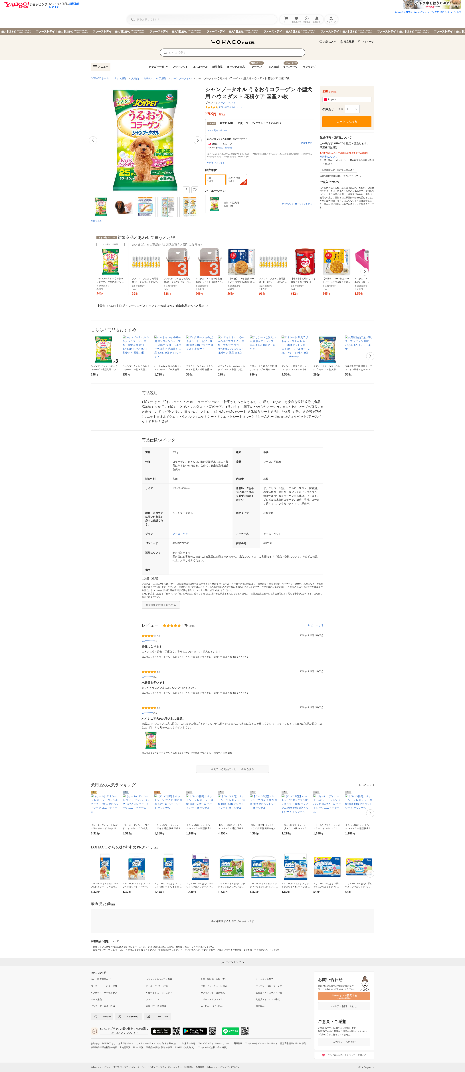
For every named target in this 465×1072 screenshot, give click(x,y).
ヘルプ (457, 12)
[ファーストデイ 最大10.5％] (232, 31)
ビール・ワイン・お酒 (157, 986)
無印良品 (260, 1006)
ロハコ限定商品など (100, 979)
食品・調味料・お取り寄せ (214, 979)
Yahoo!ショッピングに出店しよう (433, 12)
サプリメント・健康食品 (213, 993)
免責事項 (200, 1067)
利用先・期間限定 (224, 148)
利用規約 (188, 1067)
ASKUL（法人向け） (185, 1047)
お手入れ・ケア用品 (154, 78)
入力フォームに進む (344, 1042)
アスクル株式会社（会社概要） (213, 1047)
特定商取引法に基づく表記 (293, 1043)
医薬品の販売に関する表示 (159, 1047)
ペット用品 (120, 78)
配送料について (328, 156)
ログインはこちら (216, 162)
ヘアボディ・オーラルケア (104, 993)
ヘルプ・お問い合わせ (344, 1006)
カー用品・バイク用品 (212, 1006)
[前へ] (93, 140)
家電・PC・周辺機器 (156, 1006)
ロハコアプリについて (123, 1032)
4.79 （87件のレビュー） (231, 107)
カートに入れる (347, 121)
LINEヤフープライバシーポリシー (129, 1067)
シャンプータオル (181, 78)
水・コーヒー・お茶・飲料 (104, 986)
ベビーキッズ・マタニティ (159, 993)
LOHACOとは (109, 1043)
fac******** (147, 677)
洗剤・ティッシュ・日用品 (214, 986)
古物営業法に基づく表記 (131, 1047)
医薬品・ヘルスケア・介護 (269, 993)
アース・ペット (227, 102)
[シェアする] (186, 189)
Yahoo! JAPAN (403, 12)
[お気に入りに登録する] (194, 189)
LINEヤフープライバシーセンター (165, 1067)
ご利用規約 (236, 1043)
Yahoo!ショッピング (100, 1067)
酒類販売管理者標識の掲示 (104, 1047)
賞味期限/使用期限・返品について (339, 176)
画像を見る (96, 221)
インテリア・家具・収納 (103, 1006)
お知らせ (95, 1043)
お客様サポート (126, 1043)
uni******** (147, 713)
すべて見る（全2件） (217, 130)
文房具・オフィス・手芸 (268, 999)
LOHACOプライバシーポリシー (213, 1043)
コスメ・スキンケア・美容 (159, 979)
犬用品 (135, 78)
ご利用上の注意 (187, 1043)
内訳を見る (306, 143)
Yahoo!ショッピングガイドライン (223, 1067)
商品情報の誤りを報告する (160, 605)
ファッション (152, 999)
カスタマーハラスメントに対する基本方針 (156, 1043)
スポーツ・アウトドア (212, 999)
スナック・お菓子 (264, 979)
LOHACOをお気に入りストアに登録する (346, 1055)
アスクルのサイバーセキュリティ (261, 1043)
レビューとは (315, 625)
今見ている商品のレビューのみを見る (232, 769)
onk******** (148, 641)
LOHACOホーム (100, 78)
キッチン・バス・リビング (269, 986)
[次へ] (198, 140)
